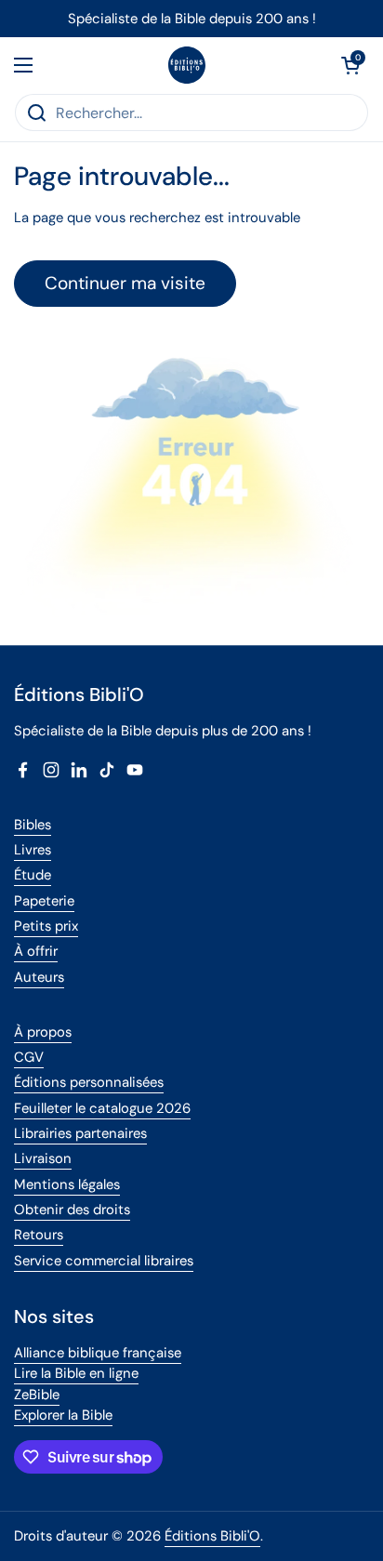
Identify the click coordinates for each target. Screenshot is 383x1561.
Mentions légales (67, 1184)
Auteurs (39, 977)
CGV (29, 1057)
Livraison (43, 1158)
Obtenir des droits (72, 1209)
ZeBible (36, 1394)
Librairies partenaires (80, 1133)
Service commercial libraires (103, 1260)
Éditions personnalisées (89, 1082)
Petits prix (46, 926)
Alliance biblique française (97, 1352)
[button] (350, 65)
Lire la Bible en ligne (76, 1373)
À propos (43, 1032)
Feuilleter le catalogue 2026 (102, 1108)
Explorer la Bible (63, 1415)
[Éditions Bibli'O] (186, 65)
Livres (32, 849)
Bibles (32, 824)
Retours (38, 1234)
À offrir (36, 951)
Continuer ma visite (125, 283)
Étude (32, 875)
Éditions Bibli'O (212, 1536)
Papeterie (44, 901)
